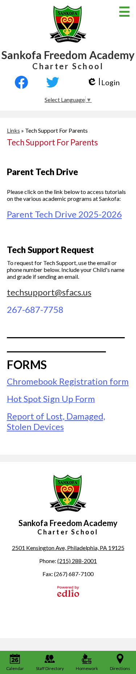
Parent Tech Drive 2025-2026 (64, 214)
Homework (87, 668)
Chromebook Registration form (68, 381)
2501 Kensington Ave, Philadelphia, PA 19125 (68, 547)
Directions (120, 668)
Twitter (52, 82)
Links (13, 130)
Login (103, 82)
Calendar (15, 668)
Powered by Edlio (68, 591)
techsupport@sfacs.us (49, 292)
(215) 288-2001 (77, 560)
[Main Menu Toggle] (124, 12)
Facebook (24, 82)
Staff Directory (50, 668)
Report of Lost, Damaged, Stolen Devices (56, 421)
